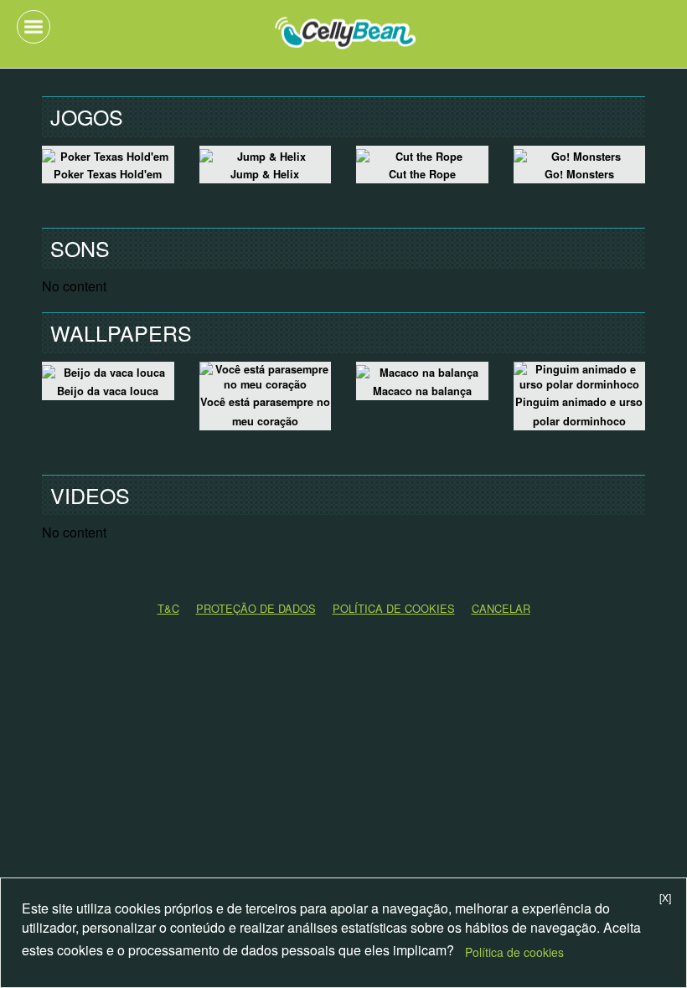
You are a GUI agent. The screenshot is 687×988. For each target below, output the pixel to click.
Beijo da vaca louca (107, 391)
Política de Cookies (394, 608)
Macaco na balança (422, 391)
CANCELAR (501, 608)
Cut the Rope (422, 174)
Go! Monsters (579, 174)
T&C (168, 608)
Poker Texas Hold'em (108, 174)
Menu (33, 27)
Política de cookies (514, 952)
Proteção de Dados (256, 608)
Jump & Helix (264, 174)
